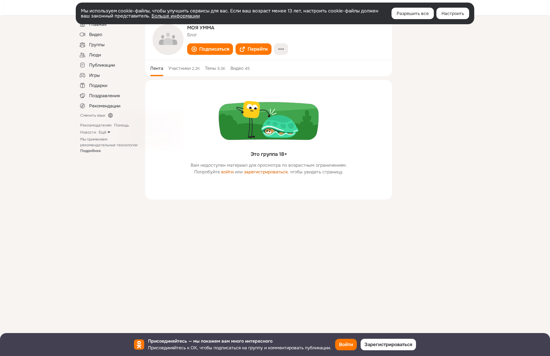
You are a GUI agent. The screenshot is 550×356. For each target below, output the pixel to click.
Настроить (452, 13)
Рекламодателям (95, 125)
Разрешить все (413, 13)
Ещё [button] (102, 132)
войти (227, 172)
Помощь (121, 125)
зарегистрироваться (265, 172)
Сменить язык (92, 115)
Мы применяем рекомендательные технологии (109, 145)
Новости (88, 132)
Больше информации (176, 16)
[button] (210, 49)
